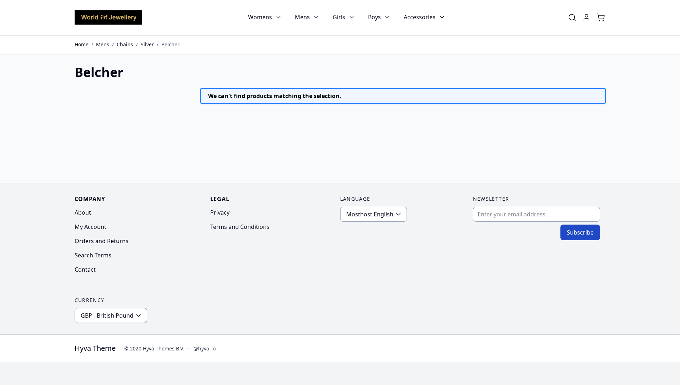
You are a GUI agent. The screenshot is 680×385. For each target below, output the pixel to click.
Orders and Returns (102, 241)
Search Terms (93, 255)
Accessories (419, 17)
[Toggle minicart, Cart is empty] (600, 17)
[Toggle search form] (572, 17)
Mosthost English (369, 214)
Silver (147, 44)
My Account (90, 227)
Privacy (220, 212)
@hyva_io (204, 348)
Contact (85, 269)
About (83, 212)
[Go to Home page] (108, 17)
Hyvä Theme (95, 348)
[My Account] (586, 17)
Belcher (170, 44)
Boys (374, 17)
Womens (260, 17)
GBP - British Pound (107, 315)
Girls (339, 17)
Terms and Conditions (240, 227)
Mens (302, 17)
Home (82, 44)
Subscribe (580, 232)
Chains (125, 44)
